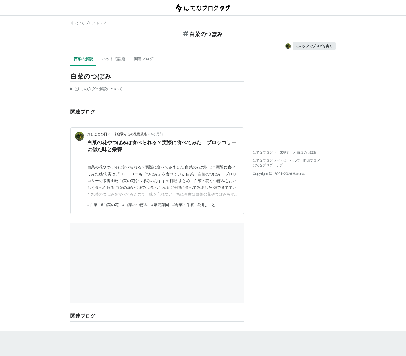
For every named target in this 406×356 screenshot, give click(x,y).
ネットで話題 (113, 58)
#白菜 (92, 204)
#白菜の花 (110, 204)
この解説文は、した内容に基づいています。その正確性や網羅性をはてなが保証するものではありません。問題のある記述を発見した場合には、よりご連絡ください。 (96, 89)
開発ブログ (311, 160)
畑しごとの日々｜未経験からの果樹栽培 (117, 134)
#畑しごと (206, 204)
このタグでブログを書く (314, 46)
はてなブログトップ (268, 165)
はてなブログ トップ (90, 23)
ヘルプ (295, 160)
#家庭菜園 (160, 204)
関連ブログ (143, 58)
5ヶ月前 (157, 134)
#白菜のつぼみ (135, 204)
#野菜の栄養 (183, 204)
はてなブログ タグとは (270, 160)
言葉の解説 (83, 58)
